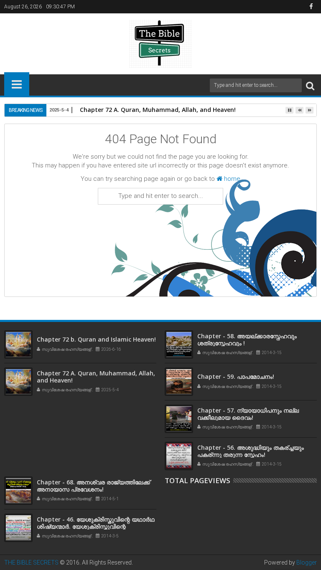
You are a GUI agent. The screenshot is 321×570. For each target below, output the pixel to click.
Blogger (306, 562)
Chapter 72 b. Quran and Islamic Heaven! (96, 339)
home (231, 178)
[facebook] (311, 6)
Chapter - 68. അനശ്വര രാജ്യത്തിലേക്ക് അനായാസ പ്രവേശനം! (93, 485)
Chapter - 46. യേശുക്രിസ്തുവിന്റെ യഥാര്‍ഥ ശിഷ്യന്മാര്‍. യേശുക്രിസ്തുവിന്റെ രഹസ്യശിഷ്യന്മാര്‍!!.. (96, 526)
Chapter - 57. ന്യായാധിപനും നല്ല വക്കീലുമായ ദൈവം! (248, 413)
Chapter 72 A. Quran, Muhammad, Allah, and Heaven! (158, 110)
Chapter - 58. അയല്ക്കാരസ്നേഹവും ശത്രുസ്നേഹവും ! (247, 339)
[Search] (310, 85)
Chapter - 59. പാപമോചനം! (235, 376)
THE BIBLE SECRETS (31, 562)
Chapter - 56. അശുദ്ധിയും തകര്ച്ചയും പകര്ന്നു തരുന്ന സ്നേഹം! (250, 451)
